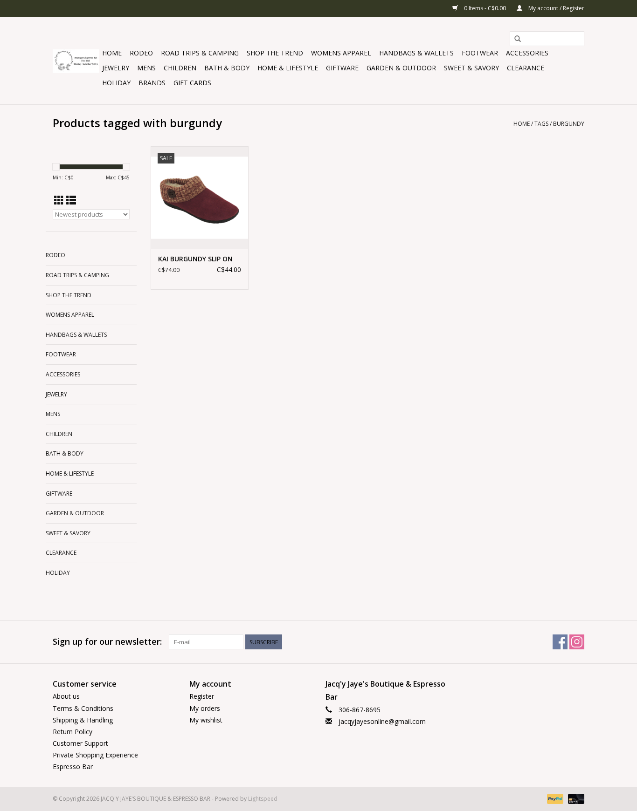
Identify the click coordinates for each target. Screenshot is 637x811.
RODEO (141, 52)
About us (66, 696)
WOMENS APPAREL (341, 52)
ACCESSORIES (527, 52)
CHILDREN (180, 67)
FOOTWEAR (480, 52)
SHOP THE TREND (275, 52)
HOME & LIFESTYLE (287, 67)
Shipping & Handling (83, 720)
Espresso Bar (73, 766)
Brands (152, 82)
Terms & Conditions (83, 708)
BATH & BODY (226, 67)
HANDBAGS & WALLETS (416, 52)
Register (201, 696)
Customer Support (80, 743)
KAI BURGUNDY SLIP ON (195, 258)
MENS (146, 67)
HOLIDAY (116, 82)
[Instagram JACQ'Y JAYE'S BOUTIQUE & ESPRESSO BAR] (576, 641)
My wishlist (205, 720)
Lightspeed (262, 799)
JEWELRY (115, 67)
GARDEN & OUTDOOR (401, 67)
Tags (541, 124)
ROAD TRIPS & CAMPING (200, 52)
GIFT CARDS (192, 82)
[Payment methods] (554, 798)
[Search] (518, 39)
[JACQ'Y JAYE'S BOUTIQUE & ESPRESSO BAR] (76, 61)
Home (112, 52)
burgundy (568, 124)
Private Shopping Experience (95, 754)
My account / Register (555, 8)
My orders (204, 708)
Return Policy (72, 731)
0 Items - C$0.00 (485, 8)
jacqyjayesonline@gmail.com (382, 721)
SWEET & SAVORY (471, 67)
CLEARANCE (525, 67)
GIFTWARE (342, 67)
